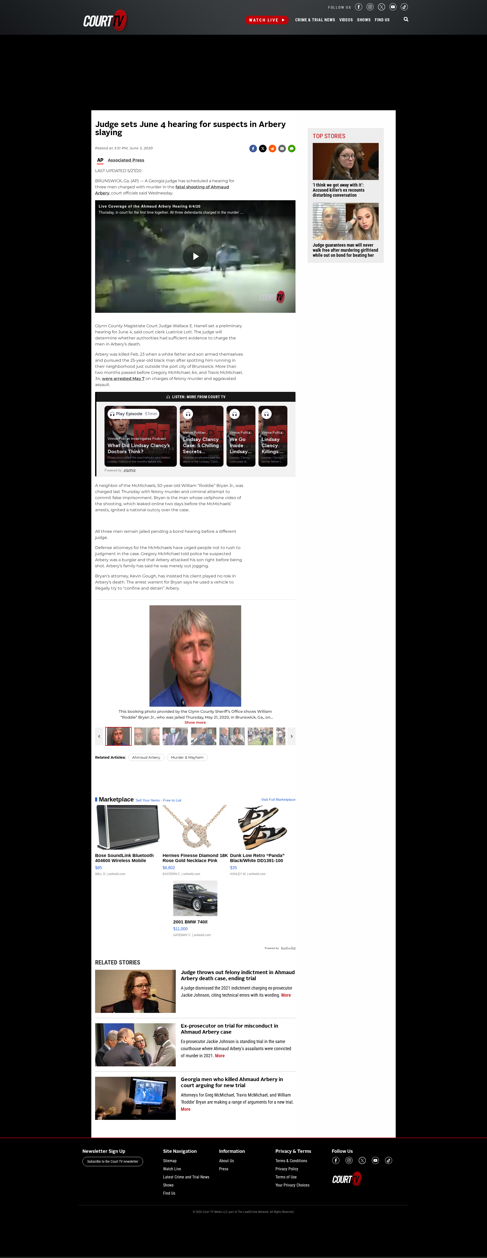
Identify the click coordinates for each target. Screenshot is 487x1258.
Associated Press (126, 160)
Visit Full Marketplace (278, 799)
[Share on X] (263, 148)
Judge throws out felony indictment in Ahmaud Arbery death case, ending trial (238, 975)
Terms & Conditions (291, 1160)
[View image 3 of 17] (175, 736)
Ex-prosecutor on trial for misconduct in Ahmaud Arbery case (229, 1029)
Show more (195, 722)
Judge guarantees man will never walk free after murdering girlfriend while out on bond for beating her (345, 250)
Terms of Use (286, 1177)
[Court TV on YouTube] (392, 9)
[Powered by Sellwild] (288, 948)
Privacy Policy (286, 1168)
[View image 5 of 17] (232, 736)
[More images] (291, 736)
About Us (226, 1160)
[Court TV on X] (381, 9)
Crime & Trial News (315, 20)
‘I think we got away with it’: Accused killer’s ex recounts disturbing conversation (338, 190)
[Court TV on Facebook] (358, 9)
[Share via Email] (282, 148)
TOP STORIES (329, 136)
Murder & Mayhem (187, 757)
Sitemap (170, 1160)
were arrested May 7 (123, 378)
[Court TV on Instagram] (370, 9)
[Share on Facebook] (253, 148)
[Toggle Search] (406, 19)
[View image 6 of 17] (260, 736)
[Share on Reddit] (272, 148)
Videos (346, 20)
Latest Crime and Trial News (186, 1177)
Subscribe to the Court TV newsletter (112, 1161)
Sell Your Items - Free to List (158, 800)
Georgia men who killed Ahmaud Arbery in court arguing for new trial (232, 1082)
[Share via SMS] (291, 148)
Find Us (382, 20)
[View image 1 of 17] (118, 736)
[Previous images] (99, 736)
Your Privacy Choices (292, 1185)
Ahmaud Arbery (146, 757)
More (286, 995)
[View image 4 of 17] (203, 736)
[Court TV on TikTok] (404, 9)
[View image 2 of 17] (147, 736)
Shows (364, 20)
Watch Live (264, 20)
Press (223, 1168)
